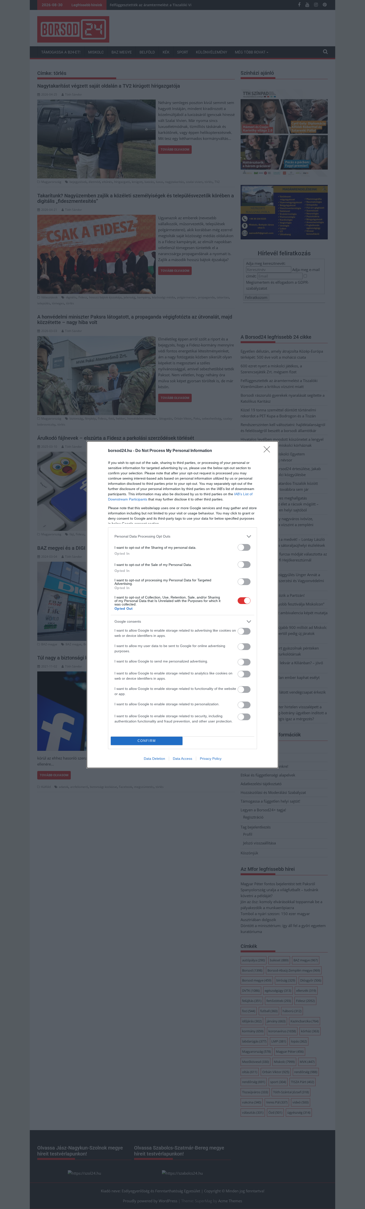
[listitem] (182, 536)
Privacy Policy (210, 759)
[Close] (268, 451)
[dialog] (182, 604)
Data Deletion (154, 759)
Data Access (182, 759)
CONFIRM (147, 741)
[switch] (244, 547)
